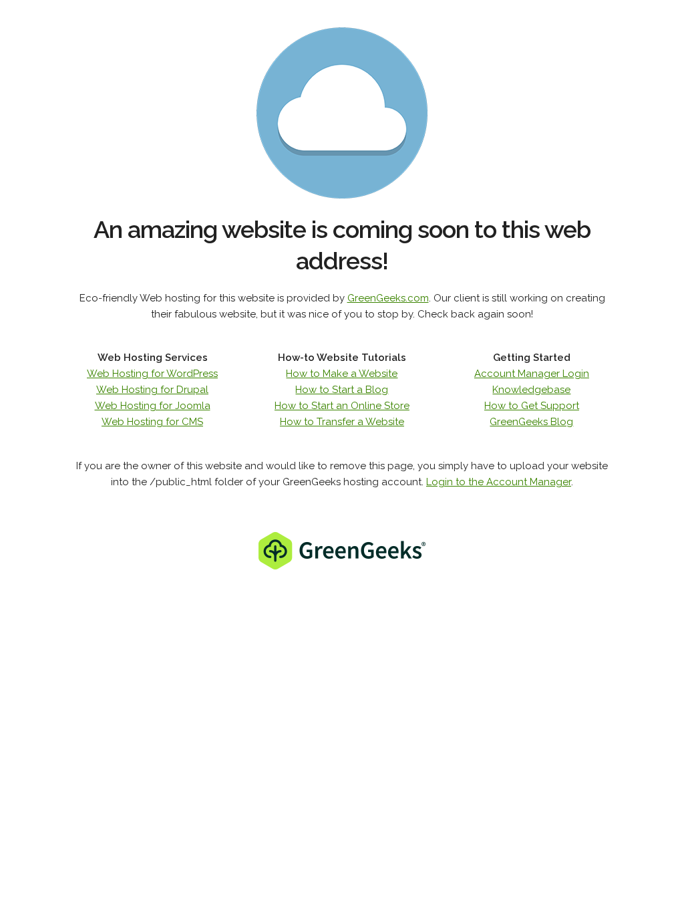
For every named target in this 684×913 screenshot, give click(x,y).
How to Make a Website (341, 374)
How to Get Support (531, 406)
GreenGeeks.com (388, 298)
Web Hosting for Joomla (152, 406)
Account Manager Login (531, 374)
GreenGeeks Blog (531, 422)
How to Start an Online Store (342, 406)
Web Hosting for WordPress (152, 374)
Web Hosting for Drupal (152, 390)
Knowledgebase (531, 390)
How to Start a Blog (341, 390)
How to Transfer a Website (342, 422)
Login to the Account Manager (498, 482)
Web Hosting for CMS (152, 422)
